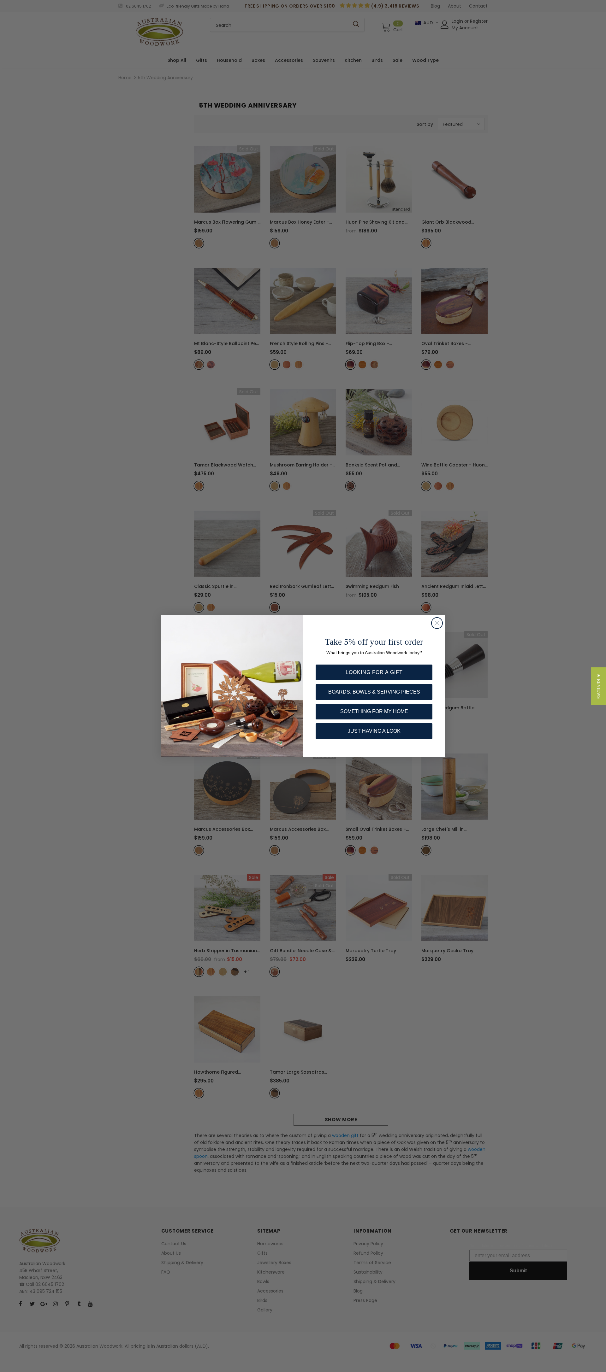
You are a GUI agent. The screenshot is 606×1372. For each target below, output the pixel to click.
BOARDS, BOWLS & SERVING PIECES (374, 692)
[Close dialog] (437, 623)
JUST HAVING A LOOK (374, 731)
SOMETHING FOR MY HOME (374, 711)
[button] (598, 686)
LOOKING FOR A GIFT (374, 672)
